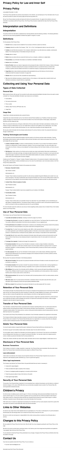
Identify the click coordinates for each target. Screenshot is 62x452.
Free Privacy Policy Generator (16, 449)
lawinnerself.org (32, 75)
